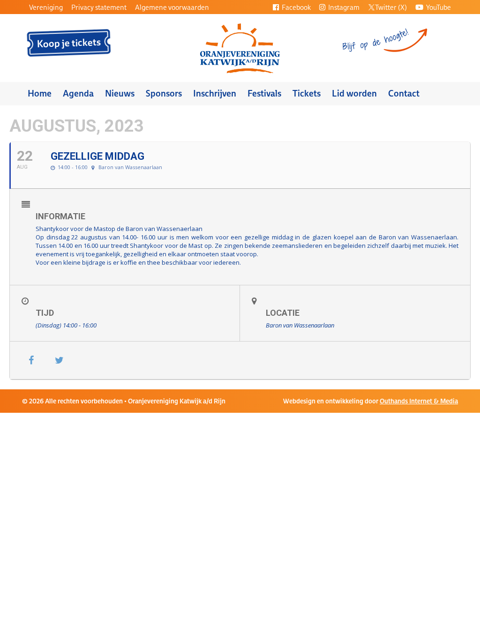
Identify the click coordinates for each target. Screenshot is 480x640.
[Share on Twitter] (59, 360)
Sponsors (164, 93)
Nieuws (120, 93)
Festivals (264, 93)
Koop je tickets (69, 43)
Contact (404, 93)
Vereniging (46, 7)
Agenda (78, 93)
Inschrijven (214, 93)
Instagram (343, 7)
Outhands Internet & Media (419, 401)
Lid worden (354, 93)
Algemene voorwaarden (172, 7)
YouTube (438, 7)
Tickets (306, 93)
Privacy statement (99, 7)
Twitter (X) (391, 7)
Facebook (295, 7)
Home (40, 93)
